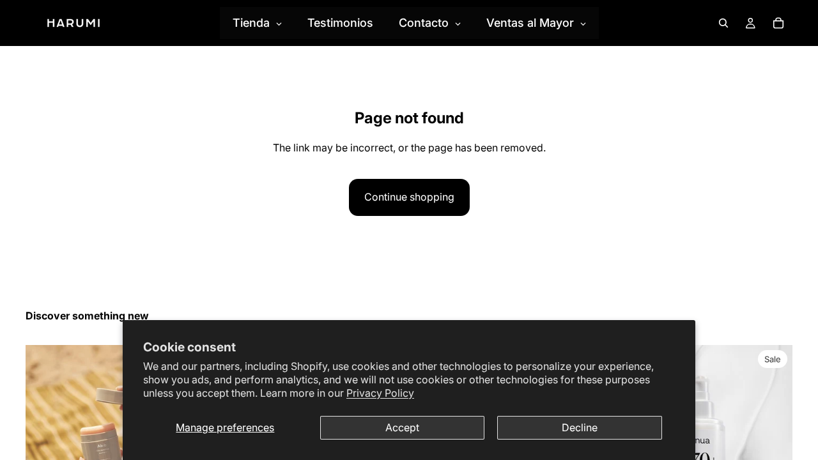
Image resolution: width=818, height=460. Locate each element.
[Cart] (778, 23)
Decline (580, 427)
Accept (402, 427)
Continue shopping (409, 196)
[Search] (723, 23)
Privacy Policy (380, 393)
